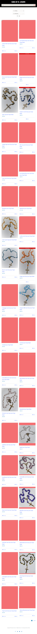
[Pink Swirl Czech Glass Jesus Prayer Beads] (9, 399)
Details (16, 50)
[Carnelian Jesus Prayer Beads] (27, 329)
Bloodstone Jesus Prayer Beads (8, 208)
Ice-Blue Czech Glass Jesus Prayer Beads (27, 236)
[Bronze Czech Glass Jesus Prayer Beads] (9, 64)
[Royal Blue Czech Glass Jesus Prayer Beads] (27, 498)
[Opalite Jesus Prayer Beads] (27, 434)
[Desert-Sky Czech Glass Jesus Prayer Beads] (27, 563)
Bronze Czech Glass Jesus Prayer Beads (9, 77)
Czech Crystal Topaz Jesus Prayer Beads (9, 240)
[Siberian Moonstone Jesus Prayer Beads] (27, 597)
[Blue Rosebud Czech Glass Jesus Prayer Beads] (27, 365)
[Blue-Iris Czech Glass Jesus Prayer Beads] (9, 258)
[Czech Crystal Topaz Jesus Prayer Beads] (9, 227)
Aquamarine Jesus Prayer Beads (26, 208)
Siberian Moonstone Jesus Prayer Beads (27, 610)
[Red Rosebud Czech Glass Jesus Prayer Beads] (27, 530)
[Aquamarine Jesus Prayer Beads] (27, 196)
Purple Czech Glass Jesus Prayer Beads (9, 611)
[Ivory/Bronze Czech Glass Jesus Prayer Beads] (9, 465)
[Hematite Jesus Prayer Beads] (9, 330)
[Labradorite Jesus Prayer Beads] (27, 397)
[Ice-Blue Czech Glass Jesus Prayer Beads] (27, 225)
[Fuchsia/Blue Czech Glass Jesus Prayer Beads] (27, 465)
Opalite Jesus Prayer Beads (25, 447)
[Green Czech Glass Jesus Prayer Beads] (9, 165)
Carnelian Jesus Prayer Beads (25, 343)
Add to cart (4, 50)
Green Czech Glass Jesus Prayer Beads (9, 178)
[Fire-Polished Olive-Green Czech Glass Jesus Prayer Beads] (27, 163)
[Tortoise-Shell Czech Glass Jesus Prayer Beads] (9, 31)
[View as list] (19, 16)
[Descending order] (23, 11)
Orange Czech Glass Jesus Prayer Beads (27, 276)
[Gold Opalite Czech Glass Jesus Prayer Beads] (9, 563)
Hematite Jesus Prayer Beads (7, 345)
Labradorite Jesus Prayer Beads (25, 409)
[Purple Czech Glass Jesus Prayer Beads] (9, 597)
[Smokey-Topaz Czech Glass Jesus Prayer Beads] (9, 132)
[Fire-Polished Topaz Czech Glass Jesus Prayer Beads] (27, 29)
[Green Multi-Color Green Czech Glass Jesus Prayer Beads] (9, 364)
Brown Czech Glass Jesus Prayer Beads (9, 510)
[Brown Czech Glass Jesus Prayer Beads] (9, 497)
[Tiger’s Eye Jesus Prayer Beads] (9, 100)
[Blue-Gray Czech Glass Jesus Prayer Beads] (27, 132)
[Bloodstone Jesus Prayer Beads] (9, 196)
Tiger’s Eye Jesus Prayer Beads (7, 114)
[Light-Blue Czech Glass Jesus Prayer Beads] (9, 433)
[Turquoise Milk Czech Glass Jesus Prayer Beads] (27, 295)
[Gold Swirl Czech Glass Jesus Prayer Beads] (9, 530)
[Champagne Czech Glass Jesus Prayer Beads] (9, 295)
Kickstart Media (28, 627)
